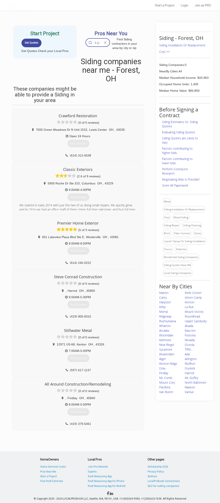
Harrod (189, 373)
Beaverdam (166, 354)
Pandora (164, 387)
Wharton (165, 326)
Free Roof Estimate (51, 481)
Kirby (162, 307)
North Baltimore (195, 382)
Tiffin (188, 349)
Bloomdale (166, 335)
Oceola (189, 345)
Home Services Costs (53, 466)
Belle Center (193, 293)
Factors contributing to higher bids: (177, 150)
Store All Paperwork (175, 185)
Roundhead (192, 316)
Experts (92, 471)
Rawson (190, 387)
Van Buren (166, 392)
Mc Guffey (191, 378)
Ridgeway (165, 316)
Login (184, 5)
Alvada (189, 326)
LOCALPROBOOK (33, 5)
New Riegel (166, 345)
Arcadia (164, 330)
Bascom (190, 330)
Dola (162, 368)
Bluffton (190, 364)
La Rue (189, 307)
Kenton (189, 302)
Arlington (191, 359)
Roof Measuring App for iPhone (106, 481)
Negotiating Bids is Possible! (181, 179)
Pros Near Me (48, 471)
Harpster (165, 302)
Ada (187, 354)
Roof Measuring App (100, 476)
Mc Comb (165, 378)
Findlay (163, 373)
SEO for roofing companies (163, 486)
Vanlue (189, 392)
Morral (163, 312)
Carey (163, 297)
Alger (162, 359)
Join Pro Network (98, 466)
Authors (152, 476)
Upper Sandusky (196, 321)
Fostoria (190, 335)
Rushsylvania (167, 321)
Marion (163, 293)
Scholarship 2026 (158, 466)
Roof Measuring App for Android (106, 486)
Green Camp (193, 297)
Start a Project (164, 5)
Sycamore (165, 349)
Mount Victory (194, 312)
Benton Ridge (168, 364)
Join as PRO (203, 5)
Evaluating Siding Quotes (178, 132)
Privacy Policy (156, 471)
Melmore (165, 340)
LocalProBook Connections (164, 481)
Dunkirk (190, 368)
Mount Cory (167, 382)
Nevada (190, 340)
